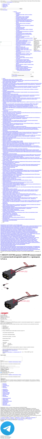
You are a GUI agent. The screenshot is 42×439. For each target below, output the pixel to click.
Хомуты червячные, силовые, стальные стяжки (25, 64)
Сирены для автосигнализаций (31, 249)
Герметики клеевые (31, 197)
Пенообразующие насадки (7, 95)
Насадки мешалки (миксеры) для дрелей (20, 183)
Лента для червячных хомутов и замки (32, 201)
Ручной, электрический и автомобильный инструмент (13, 156)
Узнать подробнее (21, 419)
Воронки (28, 123)
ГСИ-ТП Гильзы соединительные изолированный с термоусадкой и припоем (20, 150)
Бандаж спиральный (32, 80)
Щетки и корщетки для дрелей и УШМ (26, 135)
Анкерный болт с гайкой (24, 101)
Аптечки (25, 123)
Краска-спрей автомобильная (8, 162)
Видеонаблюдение (6, 218)
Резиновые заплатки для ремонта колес (29, 204)
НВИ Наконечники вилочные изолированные (32, 151)
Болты (4, 103)
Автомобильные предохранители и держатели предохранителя (14, 126)
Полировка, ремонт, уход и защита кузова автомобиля (13, 169)
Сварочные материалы (20, 56)
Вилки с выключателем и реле (17, 89)
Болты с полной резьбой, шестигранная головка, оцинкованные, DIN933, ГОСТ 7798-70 (21, 103)
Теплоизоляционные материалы (9, 208)
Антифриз (4, 117)
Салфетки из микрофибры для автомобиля (21, 95)
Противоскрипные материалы (32, 207)
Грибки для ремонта (6, 204)
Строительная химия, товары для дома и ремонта (12, 196)
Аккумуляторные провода (7, 132)
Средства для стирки (21, 112)
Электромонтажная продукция (8, 88)
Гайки (4, 104)
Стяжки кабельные (6, 189)
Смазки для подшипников (30, 212)
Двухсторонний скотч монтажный (33, 146)
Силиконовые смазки (21, 212)
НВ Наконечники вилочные (8, 154)
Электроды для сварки (22, 181)
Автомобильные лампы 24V (18, 120)
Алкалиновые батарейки (7, 92)
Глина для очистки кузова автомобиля (34, 170)
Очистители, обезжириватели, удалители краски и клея (19, 198)
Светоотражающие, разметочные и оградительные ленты (21, 145)
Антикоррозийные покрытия (21, 170)
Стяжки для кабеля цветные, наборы (20, 190)
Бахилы (39, 186)
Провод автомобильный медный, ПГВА (29, 174)
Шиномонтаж (18, 65)
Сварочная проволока (7, 181)
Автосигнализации (6, 168)
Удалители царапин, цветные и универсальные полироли (13, 171)
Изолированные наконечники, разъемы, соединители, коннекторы (23, 42)
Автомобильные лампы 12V (8, 120)
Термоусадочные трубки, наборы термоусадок (24, 61)
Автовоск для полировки (7, 86)
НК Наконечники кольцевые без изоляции (21, 154)
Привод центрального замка (9, 249)
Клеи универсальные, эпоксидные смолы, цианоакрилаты (29, 97)
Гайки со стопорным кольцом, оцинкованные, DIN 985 (22, 105)
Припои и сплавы (6, 140)
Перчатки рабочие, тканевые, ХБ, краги (15, 186)
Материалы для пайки (20, 37)
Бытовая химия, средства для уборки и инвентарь (12, 111)
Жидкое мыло (27, 112)
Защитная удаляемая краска (20, 161)
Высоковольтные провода (17, 132)
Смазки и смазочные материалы (22, 68)
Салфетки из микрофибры (26, 177)
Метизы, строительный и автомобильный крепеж (12, 100)
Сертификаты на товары (7, 401)
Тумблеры (22, 210)
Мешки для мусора (16, 215)
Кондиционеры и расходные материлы (10, 220)
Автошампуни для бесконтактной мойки (20, 86)
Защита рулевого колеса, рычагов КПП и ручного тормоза (13, 142)
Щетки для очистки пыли (36, 177)
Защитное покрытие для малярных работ (32, 142)
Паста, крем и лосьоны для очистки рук (10, 114)
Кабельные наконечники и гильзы (22, 47)
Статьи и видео (5, 400)
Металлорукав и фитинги (7, 216)
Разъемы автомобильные (27, 132)
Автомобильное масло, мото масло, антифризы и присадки (14, 116)
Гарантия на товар (6, 393)
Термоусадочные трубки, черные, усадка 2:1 (11, 193)
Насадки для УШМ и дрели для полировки (11, 135)
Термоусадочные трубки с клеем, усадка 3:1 (27, 193)
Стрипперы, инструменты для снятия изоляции (14, 158)
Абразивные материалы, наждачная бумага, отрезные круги (14, 134)
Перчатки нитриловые (27, 186)
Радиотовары (17, 249)
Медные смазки (14, 212)
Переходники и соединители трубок (23, 36)
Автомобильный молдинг (18, 123)
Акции (4, 78)
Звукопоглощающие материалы (21, 207)
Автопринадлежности (20, 28)
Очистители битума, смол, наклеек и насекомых (22, 87)
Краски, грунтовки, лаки (20, 46)
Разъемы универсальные (17, 247)
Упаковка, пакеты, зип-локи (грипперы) (23, 69)
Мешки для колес (25, 143)
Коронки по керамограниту (8, 183)
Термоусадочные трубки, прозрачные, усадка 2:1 (12, 194)
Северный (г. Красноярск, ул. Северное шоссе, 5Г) (12, 351)
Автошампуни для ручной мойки (34, 86)
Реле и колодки (22, 249)
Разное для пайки (13, 140)
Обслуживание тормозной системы (9, 99)
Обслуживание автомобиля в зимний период (28, 98)
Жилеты (32, 123)
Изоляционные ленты (7, 145)
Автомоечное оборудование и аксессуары (24, 19)
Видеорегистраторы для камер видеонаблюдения (25, 219)
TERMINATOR (5, 390)
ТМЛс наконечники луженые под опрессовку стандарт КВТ (19, 165)
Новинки (17, 13)
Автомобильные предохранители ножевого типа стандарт (13, 127)
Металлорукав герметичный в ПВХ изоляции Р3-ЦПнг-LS (14, 217)
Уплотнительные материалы (20, 208)
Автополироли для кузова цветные (9, 170)
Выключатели (17, 210)
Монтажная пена (25, 197)
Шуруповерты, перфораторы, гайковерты (21, 157)
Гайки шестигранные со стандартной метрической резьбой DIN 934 (18, 104)
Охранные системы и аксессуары (22, 48)
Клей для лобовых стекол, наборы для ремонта (11, 98)
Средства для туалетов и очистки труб (10, 112)
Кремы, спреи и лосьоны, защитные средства (11, 115)
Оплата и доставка (6, 392)
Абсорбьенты (5, 177)
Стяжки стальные (27, 200)
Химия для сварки (29, 181)
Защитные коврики (6, 143)
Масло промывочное (17, 118)
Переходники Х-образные (7, 138)
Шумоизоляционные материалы (22, 66)
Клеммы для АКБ (33, 247)
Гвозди (4, 109)
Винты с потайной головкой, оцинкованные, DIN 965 (15, 106)
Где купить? (5, 387)
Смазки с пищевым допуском (8, 125)
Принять (2, 420)
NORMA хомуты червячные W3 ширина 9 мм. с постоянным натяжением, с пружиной (22, 201)
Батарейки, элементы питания (21, 18)
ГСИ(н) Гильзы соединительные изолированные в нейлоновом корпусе (22, 151)
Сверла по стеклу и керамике (10, 184)
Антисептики (5, 186)
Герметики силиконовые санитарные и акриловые (12, 197)
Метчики (18, 184)
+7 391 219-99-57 (15, 75)
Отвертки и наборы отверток (8, 157)
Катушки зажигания (26, 247)
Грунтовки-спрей (6, 161)
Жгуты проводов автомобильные (27, 250)
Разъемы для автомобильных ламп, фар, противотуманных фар (20, 133)
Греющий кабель (10, 174)
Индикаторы (12, 210)
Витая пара (5, 174)
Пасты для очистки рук (24, 115)
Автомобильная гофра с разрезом (21, 80)
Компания (4, 383)
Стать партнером (6, 385)
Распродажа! (18, 12)
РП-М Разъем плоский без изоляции (13, 155)
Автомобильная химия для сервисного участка (24, 20)
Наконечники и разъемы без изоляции (23, 43)
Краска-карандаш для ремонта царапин (33, 161)
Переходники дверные (25, 248)
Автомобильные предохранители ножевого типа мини (21, 128)
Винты (4, 106)
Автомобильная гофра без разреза (9, 80)
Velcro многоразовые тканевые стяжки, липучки (19, 189)
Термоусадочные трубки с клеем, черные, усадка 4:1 (13, 195)
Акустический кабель (17, 174)
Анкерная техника (6, 101)
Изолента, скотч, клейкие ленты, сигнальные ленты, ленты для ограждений (24, 40)
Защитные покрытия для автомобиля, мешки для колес (13, 141)
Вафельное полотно (6, 178)
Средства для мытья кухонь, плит (9, 113)
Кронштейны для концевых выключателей (13, 248)
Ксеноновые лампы (22, 121)
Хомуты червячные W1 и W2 (8, 200)
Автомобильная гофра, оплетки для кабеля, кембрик (12, 79)
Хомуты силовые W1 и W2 (19, 200)
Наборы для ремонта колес (15, 205)
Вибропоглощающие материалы (9, 207)
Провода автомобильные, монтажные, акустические (12, 173)
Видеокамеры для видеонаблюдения (9, 219)
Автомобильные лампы (20, 27)
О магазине (5, 384)
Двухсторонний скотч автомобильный (20, 146)
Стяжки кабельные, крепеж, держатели (23, 60)
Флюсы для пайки (19, 140)
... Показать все (20, 81)
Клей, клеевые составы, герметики (22, 16)
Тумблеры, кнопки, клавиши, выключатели (24, 67)
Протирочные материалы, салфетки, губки (24, 53)
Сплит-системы (5, 221)
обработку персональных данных (15, 361)
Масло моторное (23, 117)
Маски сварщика (35, 186)
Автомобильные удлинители (8, 123)
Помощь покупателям (7, 398)
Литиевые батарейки (16, 92)
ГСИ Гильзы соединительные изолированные (11, 149)
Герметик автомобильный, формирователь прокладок (17, 84)
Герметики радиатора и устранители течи (10, 97)
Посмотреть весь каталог (23, 70)
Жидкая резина (12, 161)
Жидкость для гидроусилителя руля (13, 117)
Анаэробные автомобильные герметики (26, 83)
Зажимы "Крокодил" (17, 250)
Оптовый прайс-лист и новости (8, 372)
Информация (5, 389)
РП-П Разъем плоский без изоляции (27, 155)
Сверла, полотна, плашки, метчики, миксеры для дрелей (13, 182)
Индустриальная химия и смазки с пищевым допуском (13, 124)
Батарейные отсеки (6, 210)
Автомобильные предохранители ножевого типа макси (27, 129)
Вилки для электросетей (7, 89)
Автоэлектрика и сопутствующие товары (23, 33)
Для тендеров (5, 391)
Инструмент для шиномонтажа (16, 204)
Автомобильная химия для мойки (22, 17)
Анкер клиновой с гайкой (14, 101)
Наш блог (4, 395)
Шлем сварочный (14, 181)
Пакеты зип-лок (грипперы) (8, 215)
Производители (5, 402)
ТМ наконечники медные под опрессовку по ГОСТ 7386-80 (14, 164)
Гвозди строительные (9, 109)
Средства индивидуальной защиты (22, 59)
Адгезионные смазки (6, 212)
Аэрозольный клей (31, 84)
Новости (4, 386)
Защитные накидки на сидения (16, 143)
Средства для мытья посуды (36, 112)
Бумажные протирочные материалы (14, 177)
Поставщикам (5, 396)
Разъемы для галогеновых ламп (13, 121)
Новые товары (5, 399)
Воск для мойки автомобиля (8, 87)
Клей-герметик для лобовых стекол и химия (11, 83)
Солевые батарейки (23, 92)
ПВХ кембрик (14, 81)
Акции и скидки (6, 394)
